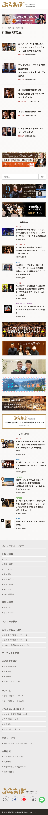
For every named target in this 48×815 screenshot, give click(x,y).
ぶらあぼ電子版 (10, 666)
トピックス (8, 569)
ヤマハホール (9, 612)
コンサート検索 (9, 621)
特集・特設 (7, 602)
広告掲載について (11, 719)
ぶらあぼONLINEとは (13, 708)
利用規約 (7, 724)
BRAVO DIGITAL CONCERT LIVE (18, 743)
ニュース (7, 559)
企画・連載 (8, 564)
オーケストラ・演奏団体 (14, 701)
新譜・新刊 (8, 584)
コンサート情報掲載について (15, 714)
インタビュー (9, 579)
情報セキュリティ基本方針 (14, 766)
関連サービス (8, 738)
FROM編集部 (9, 594)
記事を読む (7, 553)
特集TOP (7, 607)
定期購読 (7, 676)
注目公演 (7, 574)
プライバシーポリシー (13, 729)
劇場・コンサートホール (14, 696)
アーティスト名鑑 (10, 653)
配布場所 (7, 671)
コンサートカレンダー (13, 545)
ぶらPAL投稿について (13, 681)
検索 (42, 176)
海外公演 (7, 589)
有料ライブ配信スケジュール (15, 640)
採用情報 (7, 761)
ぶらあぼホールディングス (14, 756)
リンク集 (6, 690)
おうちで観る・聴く (12, 629)
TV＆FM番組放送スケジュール (16, 645)
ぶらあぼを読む (9, 661)
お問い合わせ (9, 771)
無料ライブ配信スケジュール (15, 635)
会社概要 (6, 751)
